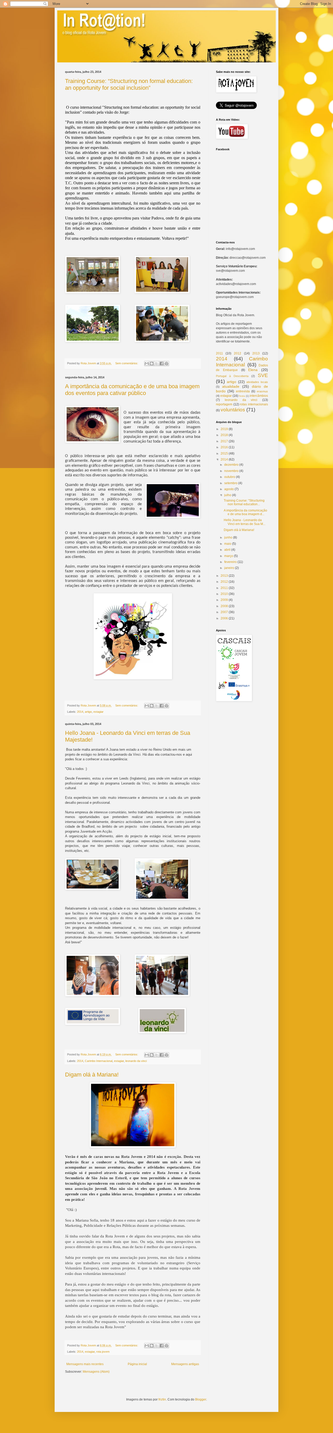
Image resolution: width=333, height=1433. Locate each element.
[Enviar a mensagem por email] (146, 363)
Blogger (200, 1399)
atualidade (230, 386)
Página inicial (137, 1364)
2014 (80, 711)
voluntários (233, 409)
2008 (224, 606)
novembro (231, 471)
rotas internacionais (254, 404)
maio (227, 544)
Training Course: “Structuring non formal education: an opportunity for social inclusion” (129, 84)
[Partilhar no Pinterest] (166, 363)
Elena (253, 370)
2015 (224, 453)
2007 (224, 612)
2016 (224, 447)
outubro (229, 477)
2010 (224, 594)
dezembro (231, 464)
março (228, 556)
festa (242, 395)
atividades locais (257, 382)
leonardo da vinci (136, 1060)
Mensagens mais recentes (85, 1364)
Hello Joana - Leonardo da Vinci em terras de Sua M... (244, 522)
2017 (224, 441)
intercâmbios (259, 396)
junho (228, 537)
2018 (224, 435)
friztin (162, 1399)
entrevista (243, 391)
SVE (263, 375)
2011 (219, 353)
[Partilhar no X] (156, 363)
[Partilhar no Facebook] (161, 363)
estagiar (98, 711)
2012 (237, 353)
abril (227, 550)
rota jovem (103, 1351)
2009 (224, 600)
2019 (224, 429)
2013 (256, 353)
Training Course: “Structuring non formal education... (244, 502)
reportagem (224, 404)
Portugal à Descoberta (232, 376)
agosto (229, 489)
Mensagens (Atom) (96, 1371)
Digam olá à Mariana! (92, 1074)
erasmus (262, 391)
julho (227, 495)
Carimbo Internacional (98, 1060)
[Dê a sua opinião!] (151, 363)
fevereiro (230, 562)
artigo (88, 711)
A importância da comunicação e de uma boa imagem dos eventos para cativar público (132, 389)
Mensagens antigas (185, 1364)
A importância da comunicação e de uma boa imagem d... (245, 512)
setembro (231, 483)
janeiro (229, 568)
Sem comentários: (127, 363)
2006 (224, 618)
